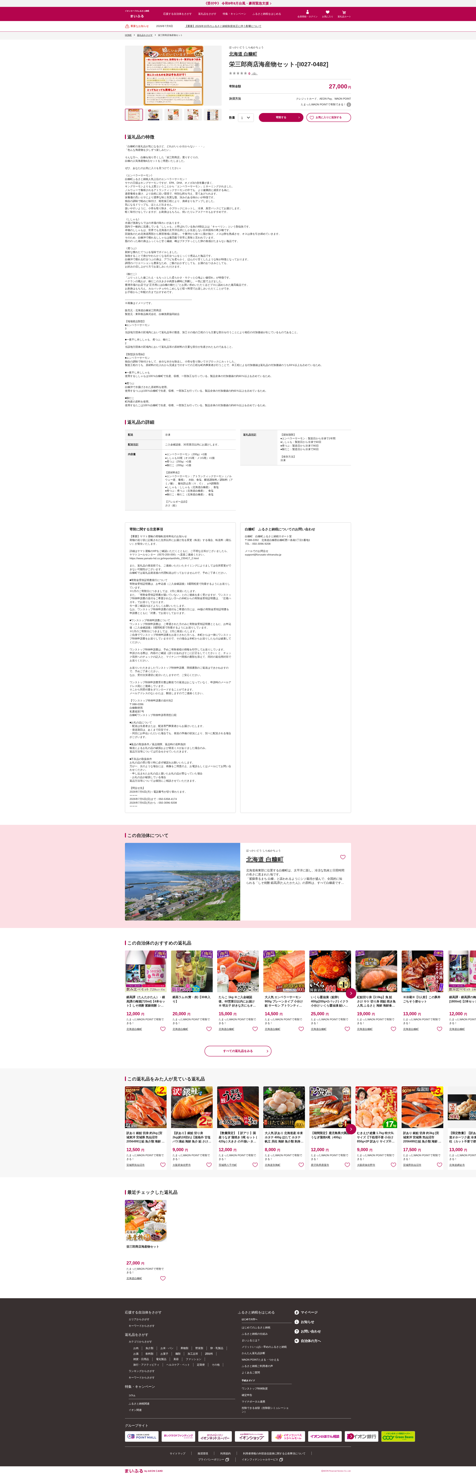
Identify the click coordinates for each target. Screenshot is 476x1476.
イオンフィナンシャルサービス (260, 1459)
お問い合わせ (311, 1331)
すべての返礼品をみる (238, 1051)
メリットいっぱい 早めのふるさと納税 (264, 1346)
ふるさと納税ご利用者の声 (257, 1365)
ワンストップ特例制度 (255, 1388)
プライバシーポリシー (211, 1459)
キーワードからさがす (142, 1325)
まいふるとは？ (251, 1340)
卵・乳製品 (216, 1348)
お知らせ (307, 1322)
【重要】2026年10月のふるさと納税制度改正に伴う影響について (223, 26)
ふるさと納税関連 (139, 1403)
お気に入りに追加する (329, 117)
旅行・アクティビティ (146, 1364)
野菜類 (199, 1348)
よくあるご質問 (251, 1372)
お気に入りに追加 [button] (163, 1028)
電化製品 (161, 1359)
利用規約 (225, 1453)
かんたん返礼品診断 (253, 1353)
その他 (216, 1364)
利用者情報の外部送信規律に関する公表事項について (274, 1453)
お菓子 (164, 1353)
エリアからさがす (139, 1319)
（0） (254, 73)
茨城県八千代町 (228, 1164)
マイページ (309, 1312)
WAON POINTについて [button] (349, 104)
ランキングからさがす (142, 1371)
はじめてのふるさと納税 (256, 1327)
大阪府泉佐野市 (182, 1164)
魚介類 (149, 1348)
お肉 (136, 1348)
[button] (351, 993)
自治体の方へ (311, 1341)
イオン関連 (135, 1409)
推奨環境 (203, 1453)
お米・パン (166, 1348)
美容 (176, 1359)
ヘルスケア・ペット (178, 1364)
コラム (132, 1395)
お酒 (136, 1353)
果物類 (184, 1348)
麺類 (178, 1353)
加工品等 (193, 1353)
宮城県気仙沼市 (135, 1164)
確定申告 (247, 1395)
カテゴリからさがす (140, 1341)
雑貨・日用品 (141, 1359)
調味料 (209, 1353)
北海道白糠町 (134, 1029)
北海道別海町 (272, 1164)
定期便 (201, 1364)
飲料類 (149, 1353)
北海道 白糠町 (243, 53)
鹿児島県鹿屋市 (320, 1164)
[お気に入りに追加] (343, 857)
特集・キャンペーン (234, 13)
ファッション (193, 1359)
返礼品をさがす (207, 13)
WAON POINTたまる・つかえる (260, 1359)
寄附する (281, 117)
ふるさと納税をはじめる (267, 13)
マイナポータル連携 (253, 1401)
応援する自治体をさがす (177, 13)
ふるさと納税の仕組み (255, 1333)
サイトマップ (177, 1453)
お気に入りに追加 (343, 857)
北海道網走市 (457, 1164)
